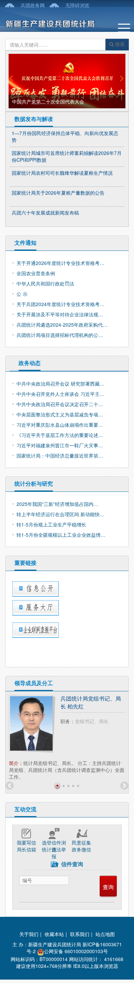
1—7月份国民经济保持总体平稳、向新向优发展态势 (65, 136)
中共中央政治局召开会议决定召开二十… (59, 404)
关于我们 (28, 934)
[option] (67, 81)
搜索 (119, 43)
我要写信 (26, 842)
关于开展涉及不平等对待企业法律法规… (59, 314)
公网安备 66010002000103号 (76, 951)
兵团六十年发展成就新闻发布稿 (45, 212)
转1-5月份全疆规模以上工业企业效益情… (60, 534)
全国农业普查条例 (35, 273)
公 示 (21, 293)
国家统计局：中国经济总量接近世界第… (59, 455)
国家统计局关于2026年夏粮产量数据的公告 (58, 192)
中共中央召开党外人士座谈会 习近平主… (60, 393)
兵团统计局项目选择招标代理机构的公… (59, 334)
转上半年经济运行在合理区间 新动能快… (60, 514)
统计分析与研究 (33, 483)
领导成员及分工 (33, 683)
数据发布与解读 (33, 119)
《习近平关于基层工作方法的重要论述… (59, 435)
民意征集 (81, 842)
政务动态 (30, 363)
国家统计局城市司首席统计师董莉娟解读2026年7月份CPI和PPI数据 (67, 156)
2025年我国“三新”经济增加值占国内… (57, 503)
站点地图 (105, 934)
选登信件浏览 (54, 842)
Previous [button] (12, 78)
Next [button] (122, 78)
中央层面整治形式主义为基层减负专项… (59, 414)
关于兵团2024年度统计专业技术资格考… (60, 304)
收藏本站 (54, 934)
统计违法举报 (54, 849)
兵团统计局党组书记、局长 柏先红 (90, 702)
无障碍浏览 (77, 5)
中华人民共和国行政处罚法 (45, 283)
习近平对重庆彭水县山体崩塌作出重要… (59, 424)
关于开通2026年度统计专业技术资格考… (60, 262)
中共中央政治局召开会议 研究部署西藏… (60, 383)
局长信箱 (26, 849)
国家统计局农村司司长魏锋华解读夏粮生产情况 (62, 172)
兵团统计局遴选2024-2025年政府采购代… (62, 324)
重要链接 (25, 563)
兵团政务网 (33, 5)
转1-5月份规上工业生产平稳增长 (51, 524)
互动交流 (25, 809)
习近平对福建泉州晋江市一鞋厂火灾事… (59, 445)
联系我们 (79, 934)
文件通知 (25, 242)
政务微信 (81, 849)
